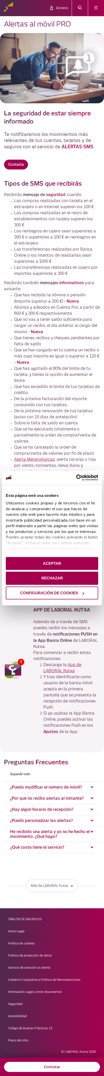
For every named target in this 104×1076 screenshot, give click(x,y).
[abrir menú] (96, 8)
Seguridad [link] (15, 1004)
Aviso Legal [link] (16, 931)
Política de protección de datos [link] (30, 955)
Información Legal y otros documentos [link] (35, 992)
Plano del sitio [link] (18, 1040)
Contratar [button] (52, 1067)
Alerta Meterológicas (34, 459)
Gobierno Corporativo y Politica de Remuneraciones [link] (44, 980)
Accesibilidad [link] (17, 1016)
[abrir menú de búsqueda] (80, 8)
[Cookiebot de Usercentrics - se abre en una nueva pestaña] (76, 477)
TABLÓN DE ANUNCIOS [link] (25, 919)
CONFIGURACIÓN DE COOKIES (49, 593)
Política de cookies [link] (21, 943)
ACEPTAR (52, 563)
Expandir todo (20, 774)
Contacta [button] (16, 164)
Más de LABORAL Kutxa (49, 885)
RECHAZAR (52, 578)
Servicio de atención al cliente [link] (29, 967)
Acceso (62, 8)
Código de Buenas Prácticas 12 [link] (30, 1028)
